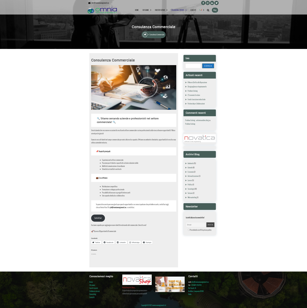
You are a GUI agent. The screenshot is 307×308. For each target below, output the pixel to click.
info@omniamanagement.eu (200, 282)
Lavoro (190, 180)
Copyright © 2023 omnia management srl (153, 305)
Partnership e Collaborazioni (196, 103)
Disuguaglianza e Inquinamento (197, 86)
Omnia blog (92, 294)
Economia (191, 172)
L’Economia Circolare (194, 95)
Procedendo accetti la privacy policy (200, 230)
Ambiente (190, 163)
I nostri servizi (160, 10)
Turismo (190, 193)
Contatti (193, 10)
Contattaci (98, 218)
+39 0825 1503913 (196, 285)
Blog (214, 10)
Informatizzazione (193, 176)
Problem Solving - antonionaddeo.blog (197, 120)
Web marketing (192, 197)
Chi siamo (145, 10)
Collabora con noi (177, 10)
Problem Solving (193, 91)
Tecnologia (191, 189)
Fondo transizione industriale (196, 99)
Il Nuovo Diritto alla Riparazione (197, 82)
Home (137, 10)
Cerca (187, 58)
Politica (190, 184)
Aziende (190, 167)
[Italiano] (202, 10)
